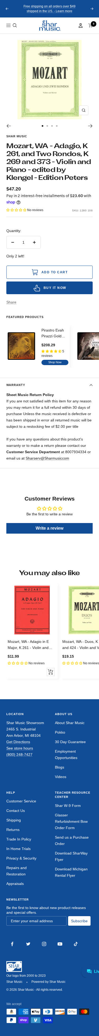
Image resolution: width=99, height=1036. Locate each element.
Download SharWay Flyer (71, 856)
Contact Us (15, 810)
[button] (15, 25)
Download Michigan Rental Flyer (71, 872)
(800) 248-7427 (19, 754)
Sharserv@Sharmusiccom (47, 458)
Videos (60, 777)
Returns (13, 830)
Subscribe (79, 921)
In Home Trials (18, 849)
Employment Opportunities (66, 754)
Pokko (60, 732)
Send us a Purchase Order (72, 840)
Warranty (15, 385)
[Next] (90, 126)
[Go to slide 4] (57, 126)
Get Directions (18, 742)
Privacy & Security (21, 858)
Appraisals (15, 883)
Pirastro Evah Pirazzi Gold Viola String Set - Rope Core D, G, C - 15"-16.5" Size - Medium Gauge (54, 333)
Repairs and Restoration (16, 871)
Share (11, 302)
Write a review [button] (49, 528)
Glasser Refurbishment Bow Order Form (71, 821)
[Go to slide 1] (42, 126)
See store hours (19, 748)
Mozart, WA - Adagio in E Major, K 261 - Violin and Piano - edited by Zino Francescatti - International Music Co (30, 645)
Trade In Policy (18, 839)
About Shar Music (69, 723)
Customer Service (21, 801)
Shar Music (16, 136)
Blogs (59, 767)
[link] (50, 25)
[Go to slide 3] (52, 126)
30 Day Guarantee (70, 742)
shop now (55, 362)
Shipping (13, 820)
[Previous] (8, 126)
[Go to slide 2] (47, 126)
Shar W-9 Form (68, 805)
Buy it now (55, 288)
